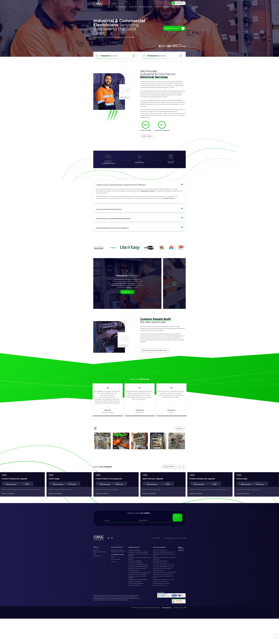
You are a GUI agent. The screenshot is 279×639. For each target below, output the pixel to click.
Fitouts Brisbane (133, 570)
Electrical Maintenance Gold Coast (163, 566)
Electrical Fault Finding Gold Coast (163, 564)
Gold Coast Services (159, 547)
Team (94, 553)
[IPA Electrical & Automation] (98, 7)
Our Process (158, 6)
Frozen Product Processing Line (15, 479)
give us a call (168, 198)
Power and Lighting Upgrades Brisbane (137, 577)
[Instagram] (111, 538)
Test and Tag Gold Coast (160, 581)
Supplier (113, 561)
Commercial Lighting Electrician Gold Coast (164, 554)
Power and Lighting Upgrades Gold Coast (163, 577)
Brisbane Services (133, 547)
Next (183, 467)
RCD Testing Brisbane (134, 585)
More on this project (8, 493)
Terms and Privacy (166, 607)
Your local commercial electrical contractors (109, 209)
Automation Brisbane (134, 550)
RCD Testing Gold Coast (160, 585)
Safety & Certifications (100, 551)
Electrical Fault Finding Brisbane (138, 564)
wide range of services (147, 191)
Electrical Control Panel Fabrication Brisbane (139, 558)
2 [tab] (139, 419)
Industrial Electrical (117, 550)
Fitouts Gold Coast (158, 570)
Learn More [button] (127, 292)
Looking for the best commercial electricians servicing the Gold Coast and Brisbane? (121, 185)
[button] (139, 184)
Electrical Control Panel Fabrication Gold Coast (164, 558)
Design (113, 556)
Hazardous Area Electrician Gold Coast (165, 572)
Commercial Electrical (118, 551)
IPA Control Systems (145, 6)
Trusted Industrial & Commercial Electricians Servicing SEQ (113, 218)
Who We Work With (117, 547)
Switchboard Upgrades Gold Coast (163, 579)
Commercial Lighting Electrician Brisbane (138, 554)
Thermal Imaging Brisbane (136, 583)
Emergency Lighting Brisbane (136, 568)
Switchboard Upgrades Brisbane (138, 579)
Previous (180, 467)
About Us (110, 6)
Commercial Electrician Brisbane (138, 552)
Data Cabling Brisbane (135, 561)
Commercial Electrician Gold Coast (163, 552)
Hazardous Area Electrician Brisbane (139, 572)
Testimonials (97, 555)
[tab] (127, 283)
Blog (173, 6)
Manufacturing (115, 559)
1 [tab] (137, 419)
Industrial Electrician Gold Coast (163, 574)
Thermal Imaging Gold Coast (161, 583)
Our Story (96, 549)
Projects (166, 6)
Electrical (109, 56)
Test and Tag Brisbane (134, 581)
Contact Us (180, 6)
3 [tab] (141, 419)
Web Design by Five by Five (179, 607)
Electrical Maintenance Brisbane (138, 566)
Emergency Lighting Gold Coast (162, 568)
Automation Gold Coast (160, 550)
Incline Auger (148, 479)
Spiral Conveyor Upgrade (59, 479)
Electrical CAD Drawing (135, 562)
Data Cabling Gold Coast (160, 561)
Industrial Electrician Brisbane (137, 574)
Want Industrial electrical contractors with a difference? (112, 228)
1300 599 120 (179, 3)
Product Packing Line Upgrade (108, 479)
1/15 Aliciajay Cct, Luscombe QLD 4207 (175, 538)
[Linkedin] (108, 538)
